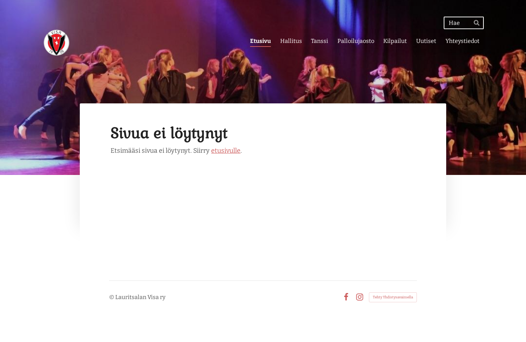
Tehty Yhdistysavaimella (393, 297)
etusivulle (225, 151)
